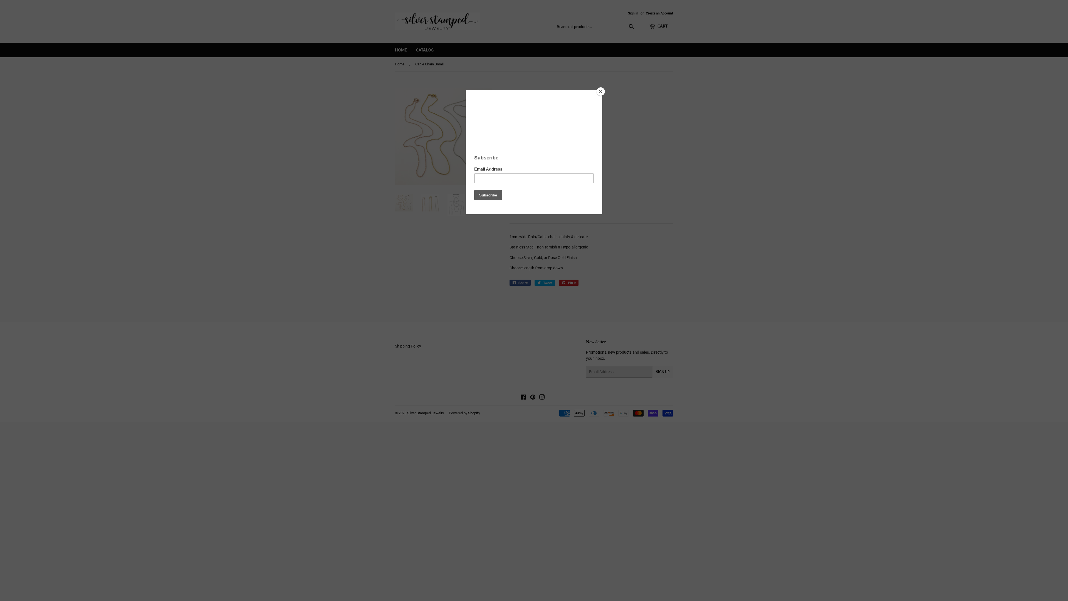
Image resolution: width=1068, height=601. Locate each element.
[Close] (601, 91)
